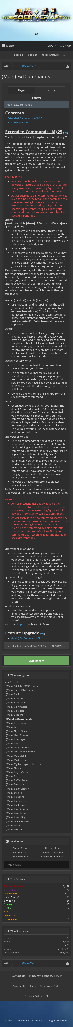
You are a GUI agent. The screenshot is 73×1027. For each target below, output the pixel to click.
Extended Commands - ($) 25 (24, 118)
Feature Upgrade (17, 122)
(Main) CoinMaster (16, 706)
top (65, 132)
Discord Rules (53, 848)
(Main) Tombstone (16, 801)
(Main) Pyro (12, 776)
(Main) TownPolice (16, 813)
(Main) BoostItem (16, 702)
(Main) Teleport (15, 796)
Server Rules (20, 848)
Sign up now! (37, 660)
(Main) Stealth (14, 792)
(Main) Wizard (14, 829)
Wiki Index (16, 841)
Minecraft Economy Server (45, 976)
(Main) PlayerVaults (17, 772)
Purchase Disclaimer (52, 856)
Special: (18, 54)
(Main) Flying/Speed (17, 731)
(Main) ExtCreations (17, 723)
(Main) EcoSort (14, 714)
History (50, 90)
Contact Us (18, 976)
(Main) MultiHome (16, 760)
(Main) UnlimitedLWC (18, 821)
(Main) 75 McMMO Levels (20, 690)
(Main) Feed (12, 727)
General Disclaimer (53, 852)
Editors (36, 97)
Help (33, 986)
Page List (32, 54)
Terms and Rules (50, 986)
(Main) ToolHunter (16, 805)
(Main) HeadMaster (17, 735)
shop (19, 624)
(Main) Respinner (15, 784)
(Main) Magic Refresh (18, 747)
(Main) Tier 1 (11, 682)
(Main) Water (13, 825)
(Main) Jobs (12, 743)
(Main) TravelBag (16, 817)
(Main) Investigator (16, 739)
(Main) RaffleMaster (17, 780)
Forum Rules (20, 852)
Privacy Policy (20, 856)
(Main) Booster (14, 698)
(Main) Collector (15, 710)
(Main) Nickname (15, 768)
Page (21, 90)
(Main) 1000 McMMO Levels (22, 686)
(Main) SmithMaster (17, 788)
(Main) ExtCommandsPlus (27, 638)
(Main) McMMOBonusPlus (20, 751)
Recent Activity (50, 54)
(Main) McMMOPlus (17, 756)
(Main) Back (12, 694)
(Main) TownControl (17, 809)
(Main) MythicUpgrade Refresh (23, 764)
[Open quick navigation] (67, 66)
